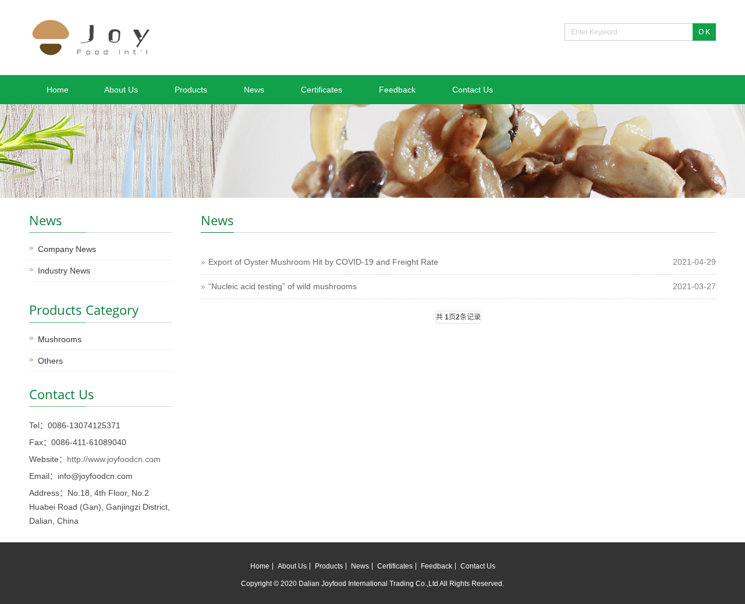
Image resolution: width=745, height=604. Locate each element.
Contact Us (472, 89)
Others (50, 360)
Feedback (397, 89)
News (254, 89)
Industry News (64, 270)
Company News (67, 249)
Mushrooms (59, 339)
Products (191, 89)
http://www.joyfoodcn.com (114, 459)
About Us (121, 89)
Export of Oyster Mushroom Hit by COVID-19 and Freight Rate (323, 262)
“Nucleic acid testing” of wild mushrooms (282, 286)
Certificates (321, 89)
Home (58, 89)
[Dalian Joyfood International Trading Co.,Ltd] (93, 55)
